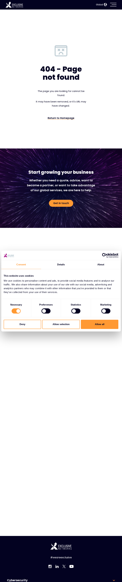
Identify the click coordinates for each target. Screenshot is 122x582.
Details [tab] (61, 264)
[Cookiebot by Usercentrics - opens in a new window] (104, 255)
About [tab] (100, 264)
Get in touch (61, 203)
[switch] (46, 311)
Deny (22, 324)
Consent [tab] (21, 264)
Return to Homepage (61, 118)
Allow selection (61, 324)
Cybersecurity (17, 580)
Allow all (99, 324)
